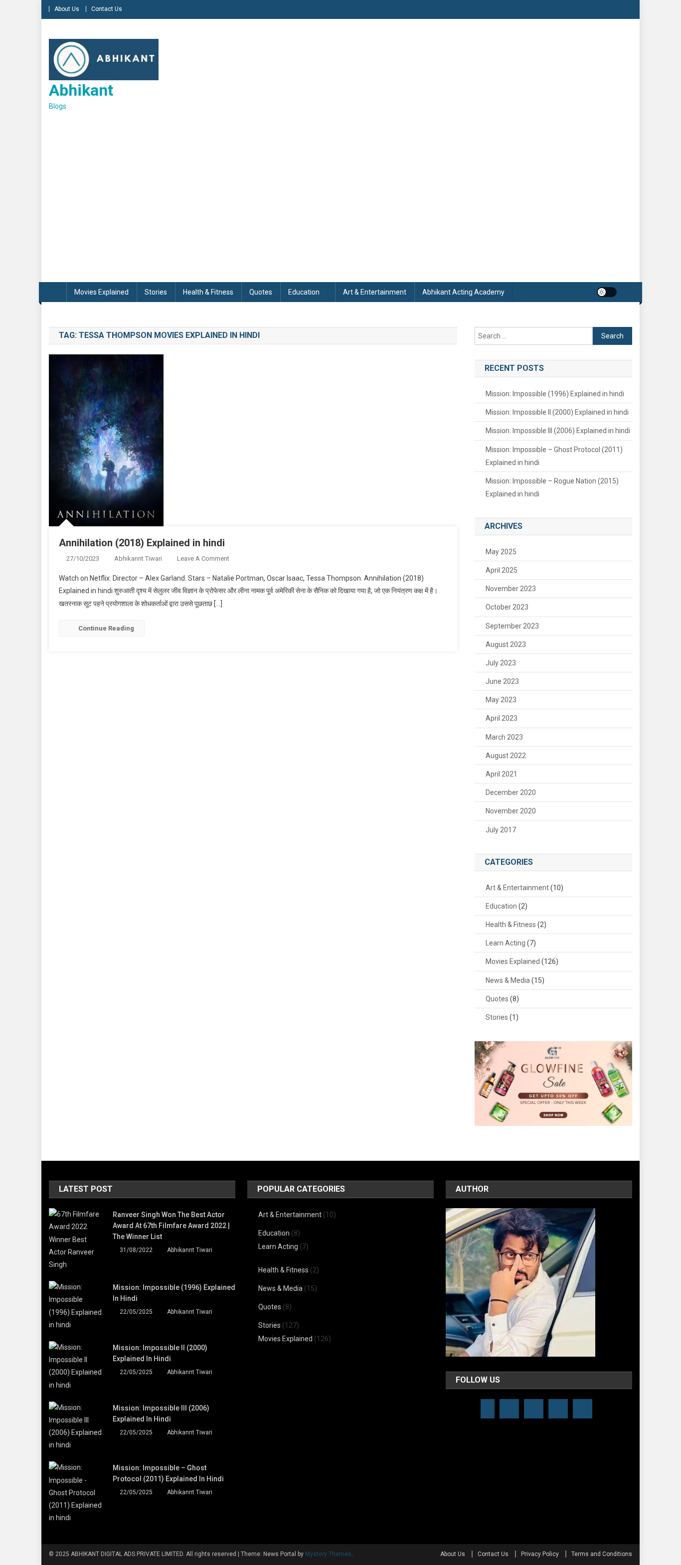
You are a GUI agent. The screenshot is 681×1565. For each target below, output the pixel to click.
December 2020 (511, 792)
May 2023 (501, 700)
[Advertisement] (340, 197)
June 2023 (502, 681)
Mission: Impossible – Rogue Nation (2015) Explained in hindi (552, 487)
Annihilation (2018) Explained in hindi (142, 543)
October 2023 (507, 607)
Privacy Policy (540, 1554)
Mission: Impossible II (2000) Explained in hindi (557, 412)
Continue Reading (106, 628)
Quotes (260, 292)
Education (304, 292)
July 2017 (501, 830)
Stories (156, 292)
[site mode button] (607, 292)
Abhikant (81, 90)
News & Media (508, 980)
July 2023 (501, 663)
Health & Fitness (208, 292)
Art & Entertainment (374, 292)
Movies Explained (101, 292)
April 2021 (501, 774)
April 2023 (501, 718)
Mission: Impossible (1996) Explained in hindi (555, 394)
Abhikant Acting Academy (463, 292)
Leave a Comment (203, 558)
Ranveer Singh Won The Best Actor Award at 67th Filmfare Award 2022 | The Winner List (171, 1226)
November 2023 (511, 589)
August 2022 (506, 756)
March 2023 (504, 737)
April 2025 (501, 570)
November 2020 (511, 811)
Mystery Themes (328, 1554)
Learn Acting (505, 943)
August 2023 (506, 644)
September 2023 (512, 626)
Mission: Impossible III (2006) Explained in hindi (558, 431)
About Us (66, 8)
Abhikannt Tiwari (138, 558)
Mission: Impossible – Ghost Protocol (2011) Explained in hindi (554, 456)
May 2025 (501, 552)
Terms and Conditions (601, 1554)
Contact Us (106, 8)
